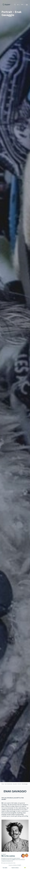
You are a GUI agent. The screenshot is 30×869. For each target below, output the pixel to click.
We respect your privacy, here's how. (8, 862)
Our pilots (15, 784)
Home (3, 784)
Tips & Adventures (8, 784)
